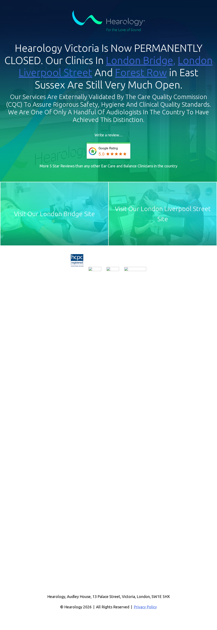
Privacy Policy (145, 607)
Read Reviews (92, 151)
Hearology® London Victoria (108, 21)
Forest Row (141, 72)
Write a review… (109, 135)
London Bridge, (140, 60)
